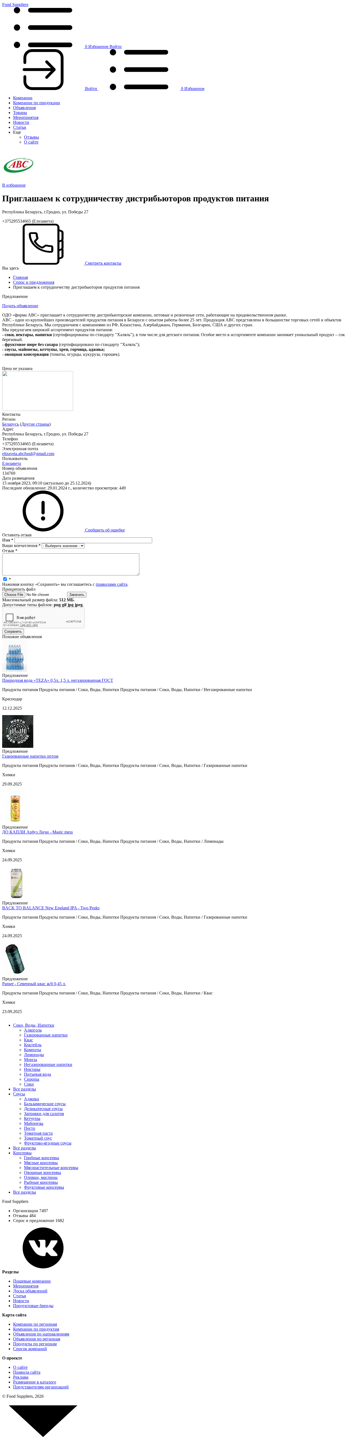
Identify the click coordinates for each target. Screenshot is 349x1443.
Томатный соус (38, 1138)
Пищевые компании (32, 1281)
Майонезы (33, 1123)
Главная (20, 277)
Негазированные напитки (48, 1064)
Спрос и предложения (33, 282)
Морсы (30, 1059)
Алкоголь (33, 1030)
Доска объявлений (30, 1291)
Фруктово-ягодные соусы (47, 1143)
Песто (29, 1128)
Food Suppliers (15, 4)
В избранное (14, 185)
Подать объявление (20, 305)
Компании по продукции (36, 102)
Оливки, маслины (41, 1177)
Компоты (32, 1049)
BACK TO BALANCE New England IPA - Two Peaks (51, 908)
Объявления (24, 107)
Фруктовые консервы (44, 1187)
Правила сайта (26, 1372)
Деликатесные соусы (43, 1108)
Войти (116, 46)
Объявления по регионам (36, 1339)
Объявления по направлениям (41, 1334)
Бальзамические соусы (45, 1103)
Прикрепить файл (18, 589)
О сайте (31, 142)
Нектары (32, 1069)
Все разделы (24, 1089)
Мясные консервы (41, 1162)
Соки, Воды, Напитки (33, 1025)
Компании (22, 97)
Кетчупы (32, 1118)
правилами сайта (111, 584)
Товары (20, 112)
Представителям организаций (41, 1387)
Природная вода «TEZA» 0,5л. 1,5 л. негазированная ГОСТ (57, 680)
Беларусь (10, 424)
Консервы (22, 1153)
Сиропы (31, 1079)
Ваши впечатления (21, 545)
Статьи (19, 127)
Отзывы (31, 137)
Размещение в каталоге (34, 1382)
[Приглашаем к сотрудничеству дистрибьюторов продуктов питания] (37, 409)
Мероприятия (25, 117)
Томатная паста (38, 1133)
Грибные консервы (41, 1157)
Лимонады (34, 1054)
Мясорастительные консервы (51, 1167)
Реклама (20, 1377)
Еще (17, 132)
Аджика (31, 1099)
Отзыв (9, 550)
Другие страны (35, 424)
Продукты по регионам (35, 1344)
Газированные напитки (46, 1035)
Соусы (19, 1094)
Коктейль (32, 1044)
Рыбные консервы (41, 1182)
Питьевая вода (37, 1074)
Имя (7, 540)
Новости (21, 122)
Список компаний (30, 1348)
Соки (29, 1084)
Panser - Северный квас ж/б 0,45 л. (34, 983)
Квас (28, 1040)
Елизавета (11, 463)
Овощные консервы (42, 1172)
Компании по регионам (35, 1324)
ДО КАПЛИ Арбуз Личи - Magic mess (37, 832)
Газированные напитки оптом (30, 756)
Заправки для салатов (44, 1113)
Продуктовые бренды (33, 1305)
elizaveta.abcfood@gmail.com (28, 453)
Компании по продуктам (36, 1329)
